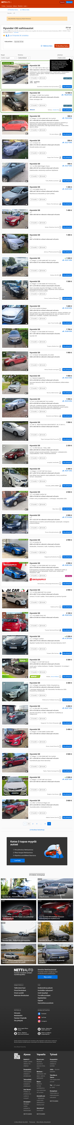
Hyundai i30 (37, 75)
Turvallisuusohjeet (44, 995)
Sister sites (11, 2)
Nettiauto (6, 2)
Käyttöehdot (42, 998)
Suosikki (34, 78)
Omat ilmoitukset (20, 990)
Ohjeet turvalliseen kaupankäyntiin (46, 1033)
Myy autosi (69, 2)
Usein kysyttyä (43, 993)
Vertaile (43, 78)
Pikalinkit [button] (20, 6)
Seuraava (49, 823)
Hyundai (9, 13)
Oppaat (40, 1000)
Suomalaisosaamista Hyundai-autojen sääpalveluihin (55, 888)
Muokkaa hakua (13, 9)
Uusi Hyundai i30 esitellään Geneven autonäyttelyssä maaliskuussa (55, 910)
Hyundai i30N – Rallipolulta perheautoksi (18, 932)
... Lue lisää (15, 32)
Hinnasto (17, 1013)
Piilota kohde (4, 117)
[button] (9, 56)
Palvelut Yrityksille (20, 1018)
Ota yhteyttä (67, 86)
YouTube (43, 1017)
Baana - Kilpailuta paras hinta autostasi (23, 1033)
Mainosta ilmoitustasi (21, 995)
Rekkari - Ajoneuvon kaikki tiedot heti (46, 1029)
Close (71, 61)
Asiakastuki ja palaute (45, 988)
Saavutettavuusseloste (45, 1003)
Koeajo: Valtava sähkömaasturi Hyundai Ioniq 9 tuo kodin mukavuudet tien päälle (18, 954)
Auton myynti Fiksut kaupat (23, 1029)
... (41, 824)
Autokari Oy (56, 110)
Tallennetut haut (19, 988)
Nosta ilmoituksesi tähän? (22, 63)
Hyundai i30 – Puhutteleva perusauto (18, 888)
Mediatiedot (18, 1015)
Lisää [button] (25, 6)
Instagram (44, 1021)
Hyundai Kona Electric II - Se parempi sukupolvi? (55, 954)
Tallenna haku (25, 9)
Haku (4, 6)
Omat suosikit (19, 993)
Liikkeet (15, 6)
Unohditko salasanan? (45, 990)
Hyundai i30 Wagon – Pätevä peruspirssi (55, 932)
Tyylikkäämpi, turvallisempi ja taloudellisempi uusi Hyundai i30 (18, 910)
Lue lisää (17, 860)
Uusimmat (9, 6)
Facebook (43, 1013)
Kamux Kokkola (55, 676)
